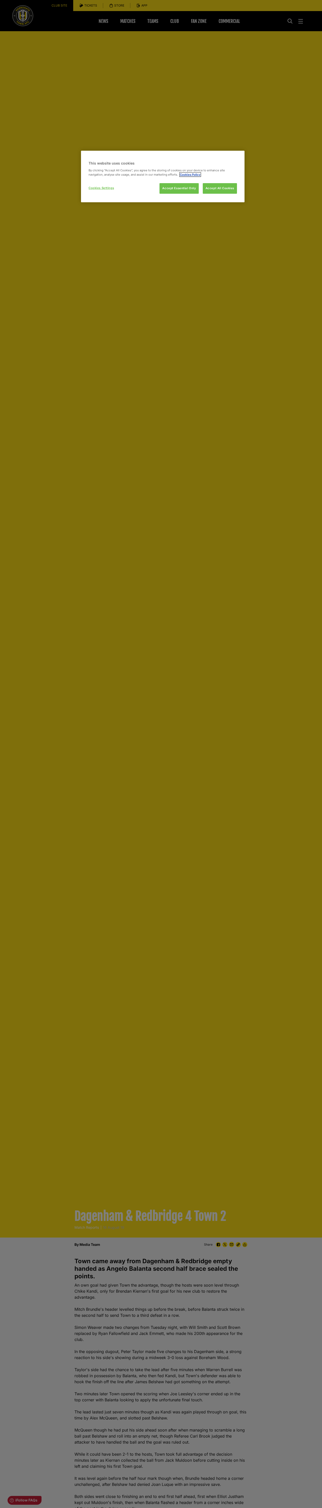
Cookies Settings (101, 188)
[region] (163, 176)
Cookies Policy (190, 174)
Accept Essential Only (179, 188)
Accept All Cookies (220, 188)
